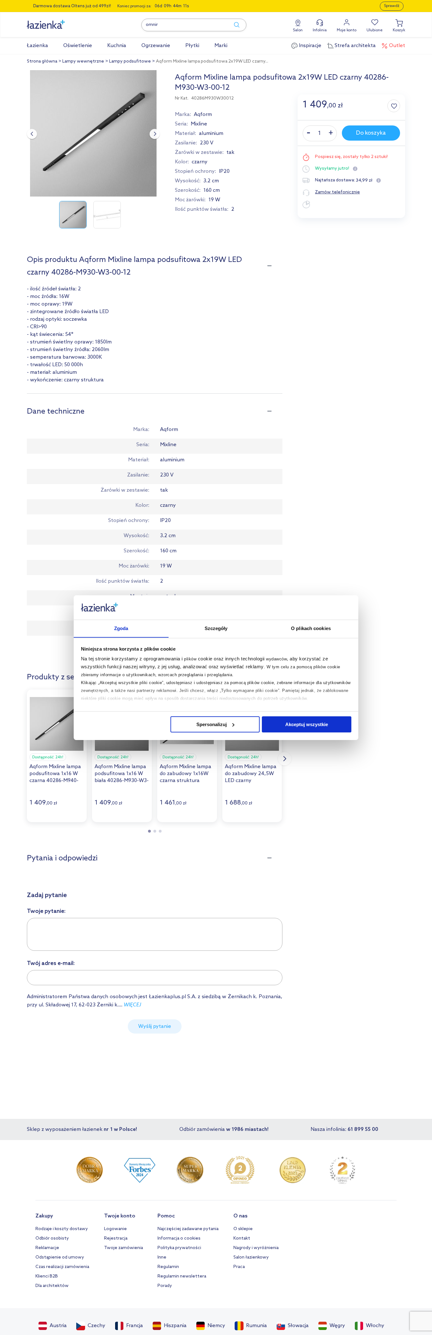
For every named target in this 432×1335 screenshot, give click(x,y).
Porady (164, 1286)
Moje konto (346, 30)
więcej (132, 1005)
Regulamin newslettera (181, 1276)
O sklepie (243, 1229)
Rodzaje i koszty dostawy (61, 1229)
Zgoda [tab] (121, 628)
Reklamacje (47, 1248)
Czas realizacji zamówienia (62, 1267)
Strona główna (42, 61)
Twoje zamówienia (123, 1248)
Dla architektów (52, 1286)
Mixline (199, 124)
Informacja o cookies (179, 1238)
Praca (239, 1267)
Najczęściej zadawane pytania (188, 1229)
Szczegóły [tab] (216, 628)
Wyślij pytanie (154, 1026)
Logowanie (115, 1229)
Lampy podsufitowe (130, 61)
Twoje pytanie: (46, 911)
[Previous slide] (32, 134)
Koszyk (399, 30)
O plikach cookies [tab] (311, 628)
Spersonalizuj (211, 724)
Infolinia (320, 30)
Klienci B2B (46, 1276)
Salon (298, 30)
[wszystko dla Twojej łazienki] (60, 21)
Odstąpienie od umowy (59, 1257)
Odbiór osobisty (52, 1238)
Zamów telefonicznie (337, 192)
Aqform (203, 115)
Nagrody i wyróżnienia (256, 1248)
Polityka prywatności (179, 1248)
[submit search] (234, 25)
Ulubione (375, 30)
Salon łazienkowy (251, 1257)
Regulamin (168, 1267)
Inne (161, 1257)
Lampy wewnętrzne (83, 61)
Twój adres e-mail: (51, 963)
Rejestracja (115, 1238)
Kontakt (241, 1238)
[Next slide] (155, 134)
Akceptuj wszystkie (306, 724)
